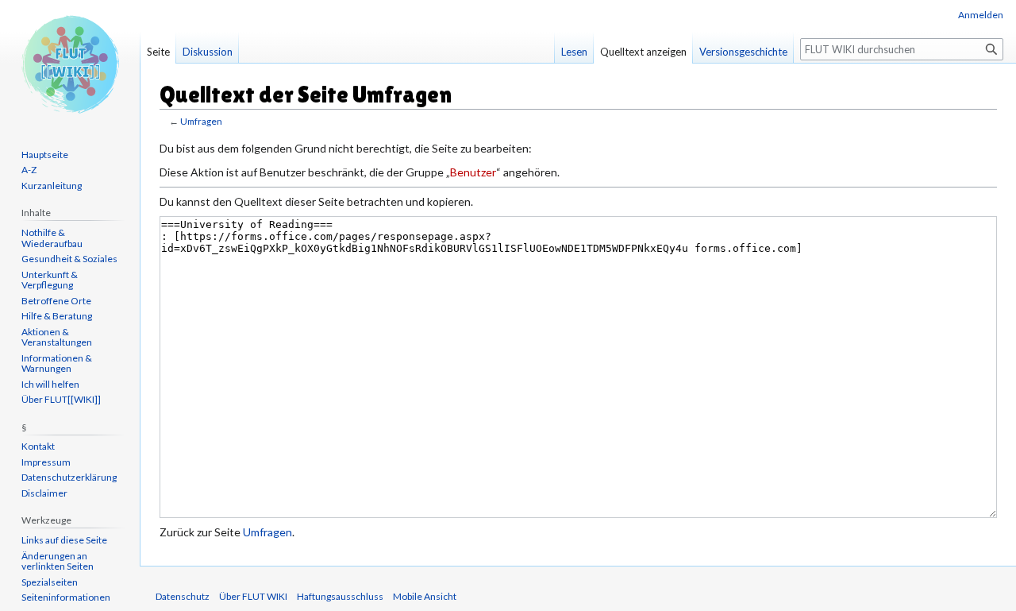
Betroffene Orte (56, 301)
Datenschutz (183, 596)
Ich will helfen (50, 384)
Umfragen (201, 121)
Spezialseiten (49, 582)
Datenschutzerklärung (69, 477)
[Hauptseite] (69, 63)
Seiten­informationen (65, 597)
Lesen (574, 51)
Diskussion (208, 51)
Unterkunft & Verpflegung (49, 280)
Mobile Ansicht (424, 596)
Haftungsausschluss (340, 596)
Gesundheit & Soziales (69, 259)
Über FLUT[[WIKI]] (61, 399)
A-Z (29, 170)
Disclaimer (44, 493)
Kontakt (38, 446)
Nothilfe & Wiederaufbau (52, 237)
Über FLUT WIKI (253, 596)
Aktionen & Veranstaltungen (56, 337)
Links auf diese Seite (64, 540)
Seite (158, 51)
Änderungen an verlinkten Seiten (57, 561)
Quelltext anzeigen (643, 51)
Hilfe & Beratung (56, 316)
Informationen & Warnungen (56, 363)
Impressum (46, 462)
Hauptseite (44, 154)
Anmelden (980, 15)
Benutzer (473, 172)
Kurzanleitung (51, 185)
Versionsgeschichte (743, 51)
